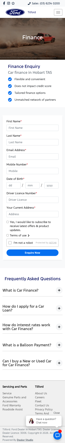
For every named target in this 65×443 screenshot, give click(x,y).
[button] (58, 12)
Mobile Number (17, 164)
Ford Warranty (11, 405)
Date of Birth (15, 179)
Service (7, 393)
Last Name (14, 136)
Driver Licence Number (21, 193)
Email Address (16, 150)
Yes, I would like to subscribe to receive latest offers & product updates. (30, 226)
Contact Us (42, 405)
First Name (14, 121)
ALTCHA (52, 242)
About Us (41, 393)
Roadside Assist (12, 409)
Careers (39, 397)
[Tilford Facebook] (4, 3)
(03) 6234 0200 (50, 3)
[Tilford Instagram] (9, 3)
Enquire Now (32, 252)
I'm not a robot (23, 243)
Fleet (38, 401)
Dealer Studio (25, 439)
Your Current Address (21, 207)
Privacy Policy (44, 409)
